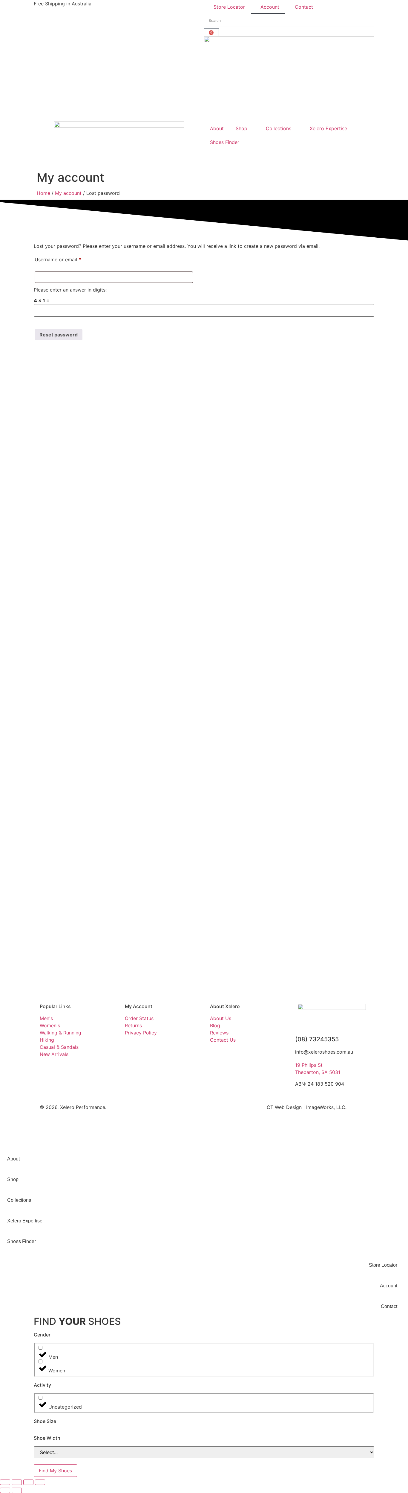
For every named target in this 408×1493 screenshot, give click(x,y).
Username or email (68, 259)
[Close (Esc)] (40, 1482)
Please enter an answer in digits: (70, 289)
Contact (304, 7)
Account (269, 7)
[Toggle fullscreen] (17, 1482)
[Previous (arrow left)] (5, 1490)
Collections (278, 128)
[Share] (28, 1482)
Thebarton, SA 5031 (317, 1072)
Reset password (58, 335)
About (217, 128)
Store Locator (229, 7)
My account (68, 193)
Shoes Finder (224, 142)
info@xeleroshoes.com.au (324, 1052)
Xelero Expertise (328, 128)
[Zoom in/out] (5, 1482)
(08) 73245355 (317, 1039)
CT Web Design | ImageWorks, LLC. (306, 1107)
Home (43, 193)
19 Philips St (309, 1065)
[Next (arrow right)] (17, 1490)
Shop (241, 128)
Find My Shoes (55, 1471)
